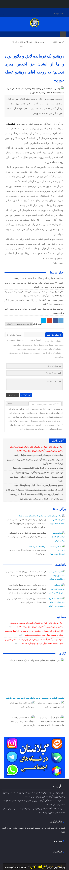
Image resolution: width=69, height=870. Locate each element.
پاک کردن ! (12, 395)
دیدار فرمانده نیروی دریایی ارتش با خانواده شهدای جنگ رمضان (37, 468)
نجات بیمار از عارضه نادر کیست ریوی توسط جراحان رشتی (38, 455)
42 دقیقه (10, 627)
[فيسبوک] (55, 320)
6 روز (20, 635)
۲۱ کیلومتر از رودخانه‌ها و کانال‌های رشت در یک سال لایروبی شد (36, 494)
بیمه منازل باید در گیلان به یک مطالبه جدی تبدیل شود (41, 499)
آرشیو (57, 786)
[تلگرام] (60, 320)
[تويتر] (43, 320)
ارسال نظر (25, 395)
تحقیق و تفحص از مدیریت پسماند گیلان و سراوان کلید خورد (38, 485)
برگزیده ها (59, 509)
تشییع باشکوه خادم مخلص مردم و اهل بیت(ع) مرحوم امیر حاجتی (35, 698)
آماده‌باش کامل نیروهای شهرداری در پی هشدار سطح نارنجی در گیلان (34, 490)
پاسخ (10, 403)
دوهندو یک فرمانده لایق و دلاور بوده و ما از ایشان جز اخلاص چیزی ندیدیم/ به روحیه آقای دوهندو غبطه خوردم (34, 68)
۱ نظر (22, 46)
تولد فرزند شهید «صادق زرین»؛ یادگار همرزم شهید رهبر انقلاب (37, 472)
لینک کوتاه (37, 324)
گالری (62, 653)
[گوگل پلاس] (49, 320)
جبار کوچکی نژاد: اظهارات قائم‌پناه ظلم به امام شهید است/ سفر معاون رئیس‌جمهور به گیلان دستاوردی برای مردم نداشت (27, 523)
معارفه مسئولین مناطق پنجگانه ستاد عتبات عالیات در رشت (37, 278)
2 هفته (16, 643)
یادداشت (60, 564)
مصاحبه (61, 617)
